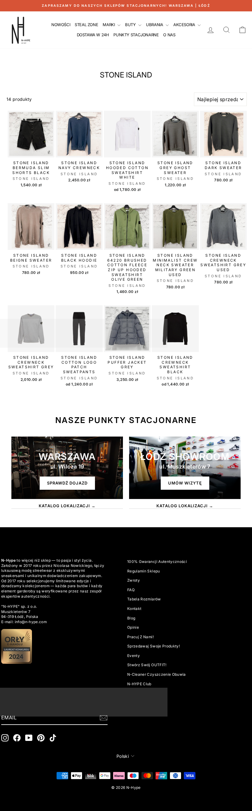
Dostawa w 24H (93, 34)
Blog (131, 618)
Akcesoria (184, 24)
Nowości (60, 24)
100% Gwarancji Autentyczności (157, 561)
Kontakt (134, 608)
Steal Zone (86, 24)
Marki (109, 24)
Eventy (133, 655)
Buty (131, 24)
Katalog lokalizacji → (67, 505)
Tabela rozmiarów (144, 599)
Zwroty (133, 580)
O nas (169, 34)
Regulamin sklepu (143, 571)
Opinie (133, 627)
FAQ (131, 589)
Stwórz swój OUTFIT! (147, 665)
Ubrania (155, 24)
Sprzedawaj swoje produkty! (153, 646)
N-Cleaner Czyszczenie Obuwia (156, 674)
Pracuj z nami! (140, 637)
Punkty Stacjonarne (136, 34)
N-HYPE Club (139, 684)
